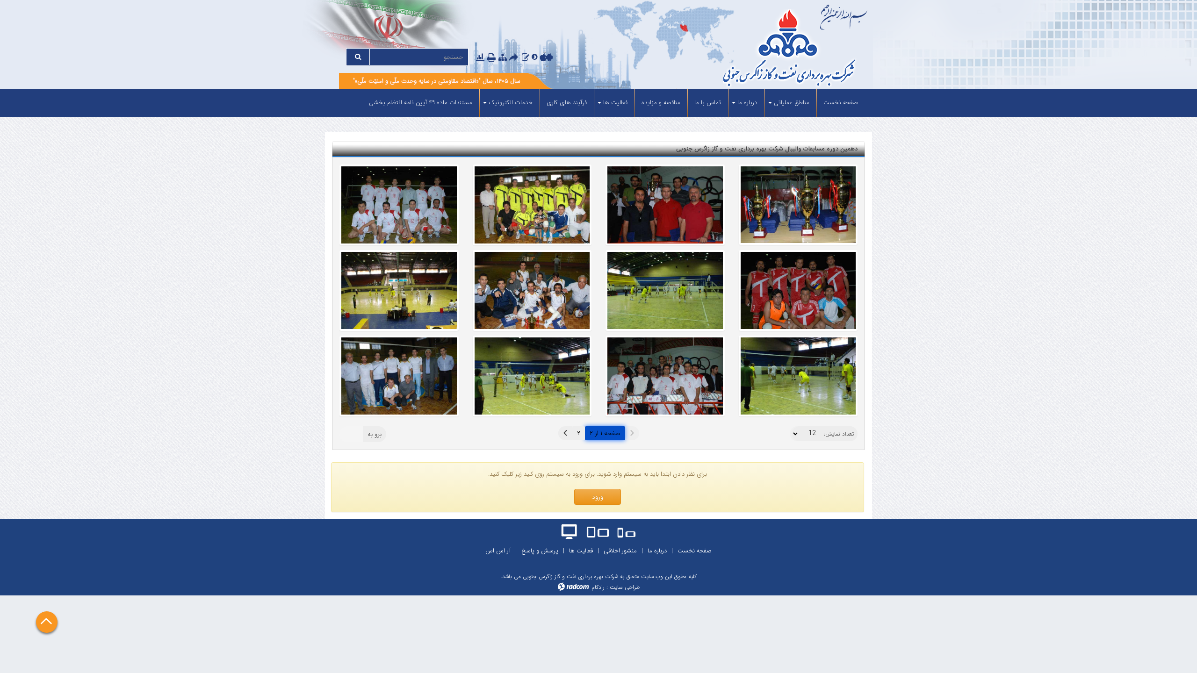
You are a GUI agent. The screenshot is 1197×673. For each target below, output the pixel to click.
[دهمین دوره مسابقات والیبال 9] (399, 290)
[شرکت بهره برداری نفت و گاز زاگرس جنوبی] (754, 49)
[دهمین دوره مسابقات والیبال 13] (532, 376)
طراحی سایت (625, 587)
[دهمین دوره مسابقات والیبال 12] (665, 376)
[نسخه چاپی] (492, 58)
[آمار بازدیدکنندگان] (480, 57)
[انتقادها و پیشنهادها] (525, 57)
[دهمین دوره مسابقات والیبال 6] (798, 290)
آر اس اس (498, 551)
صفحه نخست (695, 551)
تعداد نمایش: (839, 434)
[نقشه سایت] (502, 57)
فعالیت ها (581, 551)
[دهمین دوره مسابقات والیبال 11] (798, 376)
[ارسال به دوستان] (515, 58)
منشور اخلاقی (620, 551)
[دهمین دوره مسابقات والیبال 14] (399, 376)
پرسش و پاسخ (539, 551)
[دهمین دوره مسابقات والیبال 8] (532, 290)
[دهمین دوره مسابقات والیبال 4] (532, 205)
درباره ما (657, 551)
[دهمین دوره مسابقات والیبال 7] (665, 290)
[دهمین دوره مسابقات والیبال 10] (798, 205)
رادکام (598, 587)
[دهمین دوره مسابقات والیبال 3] (665, 205)
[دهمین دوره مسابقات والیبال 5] (399, 205)
